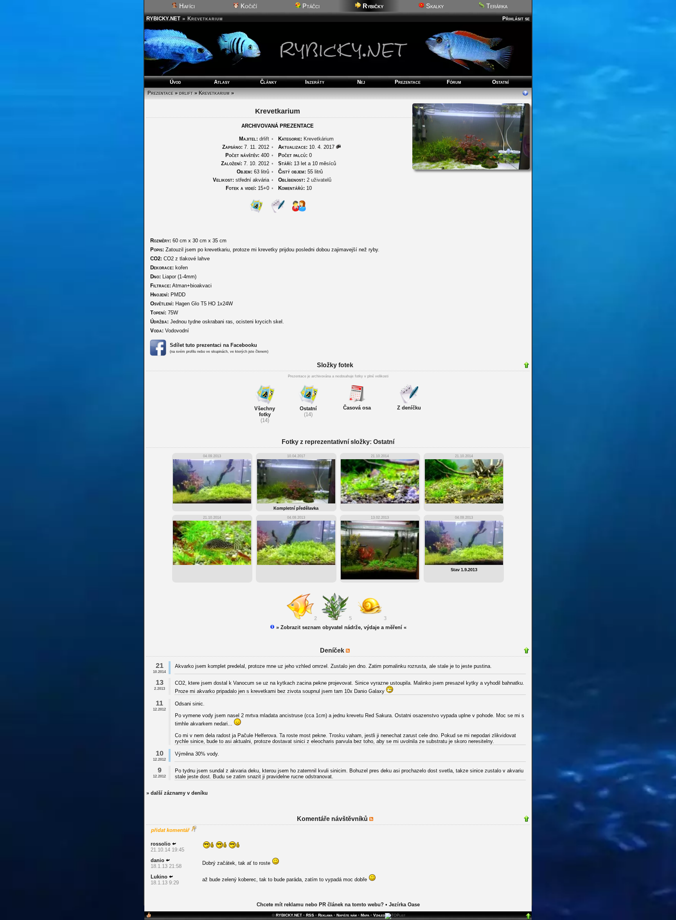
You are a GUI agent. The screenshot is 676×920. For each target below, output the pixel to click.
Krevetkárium (319, 139)
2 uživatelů (319, 180)
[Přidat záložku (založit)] (149, 917)
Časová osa (357, 408)
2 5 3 (352, 618)
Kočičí (248, 6)
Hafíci (186, 6)
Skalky (434, 6)
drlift (186, 93)
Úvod (175, 82)
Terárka (496, 6)
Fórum (454, 82)
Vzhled (379, 915)
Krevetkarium (214, 93)
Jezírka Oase (404, 904)
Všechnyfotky (264, 411)
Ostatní (500, 82)
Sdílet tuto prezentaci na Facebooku (213, 345)
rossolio (161, 844)
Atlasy (222, 82)
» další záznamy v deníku (177, 793)
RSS (310, 915)
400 (247, 155)
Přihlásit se (516, 19)
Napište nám (346, 915)
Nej (361, 82)
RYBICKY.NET (163, 19)
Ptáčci (310, 6)
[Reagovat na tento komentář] (174, 844)
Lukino (159, 877)
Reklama (325, 915)
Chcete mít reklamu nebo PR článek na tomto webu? (320, 904)
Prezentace (408, 82)
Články (268, 82)
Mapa (365, 915)
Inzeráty (314, 82)
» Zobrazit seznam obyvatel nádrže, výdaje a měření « (340, 627)
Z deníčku (409, 408)
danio (157, 860)
